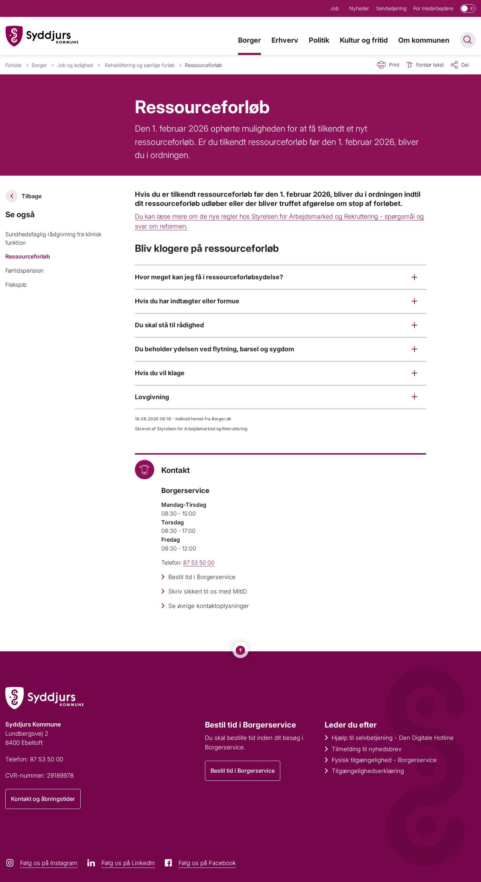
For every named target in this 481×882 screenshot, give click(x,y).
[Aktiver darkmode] (468, 8)
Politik (319, 40)
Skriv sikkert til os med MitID (207, 591)
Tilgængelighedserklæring (368, 770)
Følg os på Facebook (207, 862)
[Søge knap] (468, 40)
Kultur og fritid (364, 40)
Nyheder (359, 8)
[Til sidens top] (240, 650)
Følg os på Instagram (48, 862)
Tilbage (31, 196)
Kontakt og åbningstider (43, 798)
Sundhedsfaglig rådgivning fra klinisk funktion (53, 238)
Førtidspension (24, 270)
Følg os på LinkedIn (128, 862)
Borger (249, 40)
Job (334, 8)
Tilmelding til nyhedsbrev (366, 749)
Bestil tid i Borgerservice (202, 576)
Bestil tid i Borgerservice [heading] (250, 724)
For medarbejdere (433, 8)
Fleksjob (16, 284)
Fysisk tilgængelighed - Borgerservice (384, 760)
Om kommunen (423, 40)
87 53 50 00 (198, 562)
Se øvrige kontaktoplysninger (208, 605)
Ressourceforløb (27, 256)
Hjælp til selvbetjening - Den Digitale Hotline (393, 737)
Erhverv (284, 40)
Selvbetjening (391, 8)
